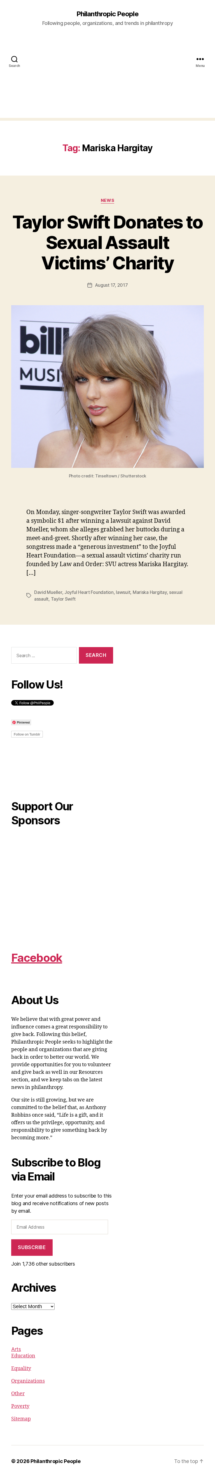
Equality (21, 1368)
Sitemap (21, 1419)
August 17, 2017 (111, 285)
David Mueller (48, 592)
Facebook (36, 958)
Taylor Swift (63, 599)
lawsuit (123, 592)
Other (18, 1393)
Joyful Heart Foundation (89, 592)
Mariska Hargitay (150, 592)
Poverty (20, 1406)
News (107, 200)
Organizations (28, 1381)
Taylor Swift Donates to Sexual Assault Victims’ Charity (107, 242)
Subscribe (32, 1247)
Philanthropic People (107, 14)
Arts (16, 1349)
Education (23, 1356)
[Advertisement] (107, 78)
